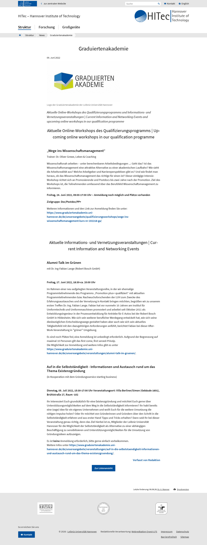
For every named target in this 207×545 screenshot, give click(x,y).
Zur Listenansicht (104, 468)
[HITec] (19, 35)
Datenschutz (182, 531)
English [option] (185, 3)
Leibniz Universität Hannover (82, 531)
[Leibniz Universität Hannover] (27, 3)
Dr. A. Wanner (163, 489)
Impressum (166, 531)
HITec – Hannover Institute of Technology (49, 16)
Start (159, 3)
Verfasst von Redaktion (146, 460)
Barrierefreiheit (169, 536)
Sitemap (184, 536)
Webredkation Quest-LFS (144, 531)
